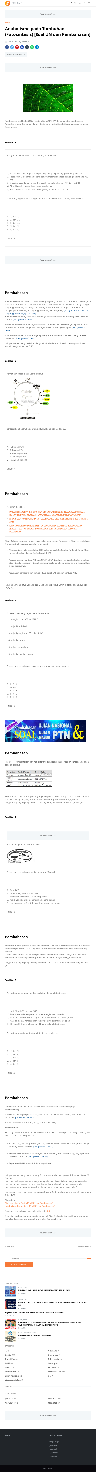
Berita (20, 1287)
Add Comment (20, 1264)
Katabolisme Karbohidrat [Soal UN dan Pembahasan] (30, 1206)
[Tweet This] (12, 47)
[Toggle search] (84, 3)
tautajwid (53, 1456)
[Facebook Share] (7, 47)
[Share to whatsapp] (32, 47)
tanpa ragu (54, 1442)
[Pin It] (17, 47)
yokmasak (54, 1445)
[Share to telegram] (37, 47)
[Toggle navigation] (89, 3)
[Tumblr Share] (27, 47)
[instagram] (75, 3)
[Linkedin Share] (22, 47)
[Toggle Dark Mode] (80, 3)
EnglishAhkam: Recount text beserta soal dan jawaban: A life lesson (34, 1312)
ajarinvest (54, 1452)
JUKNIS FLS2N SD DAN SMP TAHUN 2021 (35, 1335)
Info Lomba (27, 1332)
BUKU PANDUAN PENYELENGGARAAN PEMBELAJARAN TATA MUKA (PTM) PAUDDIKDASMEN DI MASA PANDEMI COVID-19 (49, 1323)
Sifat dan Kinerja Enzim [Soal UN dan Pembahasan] (29, 1203)
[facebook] (71, 3)
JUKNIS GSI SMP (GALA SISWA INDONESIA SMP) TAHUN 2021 (44, 1290)
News (25, 1287)
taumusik (53, 1449)
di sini (49, 1211)
